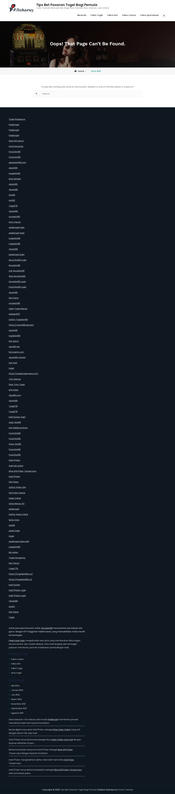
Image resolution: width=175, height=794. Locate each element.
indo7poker (14, 584)
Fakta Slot (112, 15)
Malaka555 (14, 314)
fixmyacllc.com (16, 352)
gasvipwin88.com (17, 162)
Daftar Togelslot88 (18, 319)
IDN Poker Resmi (17, 492)
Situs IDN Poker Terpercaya (22, 471)
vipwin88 (13, 167)
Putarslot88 (14, 151)
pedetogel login (16, 227)
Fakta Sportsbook (149, 15)
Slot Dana (13, 297)
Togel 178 (13, 568)
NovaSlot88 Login (17, 281)
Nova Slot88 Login (17, 260)
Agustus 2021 (17, 713)
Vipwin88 (13, 189)
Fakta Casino (129, 15)
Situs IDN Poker (65, 749)
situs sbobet (15, 178)
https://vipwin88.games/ (21, 325)
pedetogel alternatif (19, 541)
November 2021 (18, 703)
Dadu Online (15, 498)
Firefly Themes (125, 789)
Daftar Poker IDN (17, 487)
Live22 (12, 606)
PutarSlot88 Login (17, 287)
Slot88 (12, 195)
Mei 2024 (15, 685)
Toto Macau (15, 379)
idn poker (13, 552)
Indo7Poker (14, 460)
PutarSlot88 (15, 433)
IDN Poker (14, 389)
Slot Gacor (14, 563)
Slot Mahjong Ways (18, 427)
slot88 (12, 200)
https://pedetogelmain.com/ (23, 373)
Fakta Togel (97, 15)
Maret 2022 (16, 699)
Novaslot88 (47, 628)
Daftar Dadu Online (18, 514)
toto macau (15, 222)
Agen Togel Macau (18, 308)
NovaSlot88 (14, 265)
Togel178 (13, 205)
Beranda (81, 15)
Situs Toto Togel (17, 384)
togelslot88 (14, 173)
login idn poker (16, 465)
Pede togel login (17, 640)
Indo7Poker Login (17, 590)
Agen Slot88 (15, 422)
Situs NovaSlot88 (17, 276)
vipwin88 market (17, 357)
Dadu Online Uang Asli (62, 739)
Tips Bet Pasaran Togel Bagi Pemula (66, 5)
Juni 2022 (15, 694)
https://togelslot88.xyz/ (21, 573)
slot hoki (13, 362)
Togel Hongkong (17, 557)
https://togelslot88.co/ (20, 579)
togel (11, 368)
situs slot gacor (16, 140)
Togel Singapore (17, 119)
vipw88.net (14, 346)
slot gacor (14, 341)
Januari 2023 (17, 690)
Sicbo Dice (14, 519)
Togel (11, 617)
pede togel (14, 530)
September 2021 (19, 708)
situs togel (16, 672)
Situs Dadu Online (61, 729)
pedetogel (14, 509)
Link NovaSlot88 (16, 270)
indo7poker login (17, 417)
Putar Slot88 (15, 444)
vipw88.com (15, 395)
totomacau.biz (16, 146)
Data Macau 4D (16, 503)
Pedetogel (14, 124)
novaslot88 (14, 216)
